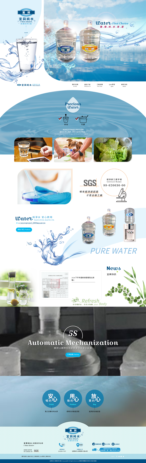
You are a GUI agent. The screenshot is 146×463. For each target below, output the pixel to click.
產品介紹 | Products (24, 229)
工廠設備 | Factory (73, 355)
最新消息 (48, 456)
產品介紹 (30, 456)
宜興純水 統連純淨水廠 (55, 461)
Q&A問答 (42, 456)
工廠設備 (36, 456)
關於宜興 (24, 456)
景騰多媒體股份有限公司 (85, 461)
